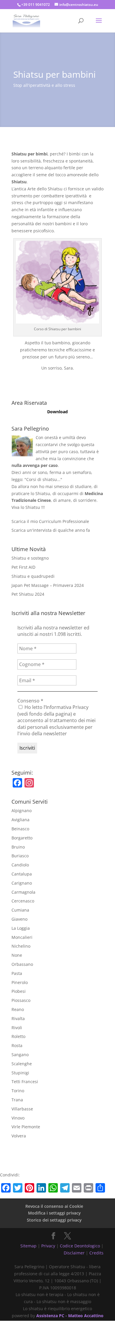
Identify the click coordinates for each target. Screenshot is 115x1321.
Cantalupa (22, 874)
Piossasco (21, 1000)
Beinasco (20, 828)
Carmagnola (23, 892)
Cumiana (20, 910)
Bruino (18, 847)
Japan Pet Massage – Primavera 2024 (48, 585)
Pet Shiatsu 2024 (28, 594)
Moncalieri (22, 937)
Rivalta (18, 1018)
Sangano (20, 1054)
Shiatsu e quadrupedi (33, 576)
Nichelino (21, 946)
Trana (17, 1099)
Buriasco (20, 855)
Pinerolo (20, 982)
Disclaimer (74, 1253)
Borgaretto (22, 838)
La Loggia (21, 928)
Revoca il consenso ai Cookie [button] (54, 1206)
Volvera (19, 1136)
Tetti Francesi (25, 1081)
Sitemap (28, 1246)
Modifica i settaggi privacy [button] (54, 1213)
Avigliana (20, 819)
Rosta (17, 1045)
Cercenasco (23, 901)
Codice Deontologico (80, 1246)
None (17, 955)
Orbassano (22, 964)
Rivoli (17, 1027)
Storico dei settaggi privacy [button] (54, 1220)
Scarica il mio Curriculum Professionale (50, 521)
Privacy (48, 1246)
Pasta (17, 973)
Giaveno (19, 919)
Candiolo (20, 865)
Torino (18, 1090)
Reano (18, 1009)
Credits (96, 1253)
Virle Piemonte (26, 1126)
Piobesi (19, 991)
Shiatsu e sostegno (30, 558)
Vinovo (18, 1118)
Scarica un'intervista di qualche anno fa (51, 530)
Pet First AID (23, 567)
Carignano (22, 883)
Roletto (18, 1036)
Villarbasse (22, 1109)
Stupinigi (20, 1073)
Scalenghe (22, 1063)
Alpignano (22, 810)
